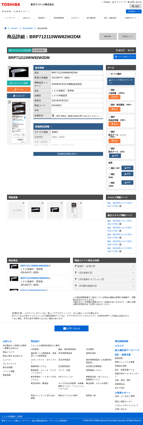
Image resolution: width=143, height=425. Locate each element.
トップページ (10, 18)
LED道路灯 (84, 273)
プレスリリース (9, 363)
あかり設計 (120, 388)
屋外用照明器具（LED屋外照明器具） (98, 361)
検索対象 (107, 36)
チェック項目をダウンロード (121, 81)
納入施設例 (91, 18)
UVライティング (65, 377)
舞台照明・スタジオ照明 (97, 383)
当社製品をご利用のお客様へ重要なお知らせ (14, 346)
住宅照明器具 (64, 366)
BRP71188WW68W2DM (33, 290)
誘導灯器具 (91, 353)
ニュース (7, 360)
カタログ (74, 18)
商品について (9, 352)
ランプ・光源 (64, 370)
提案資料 (119, 358)
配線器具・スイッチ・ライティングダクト (43, 371)
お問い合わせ (136, 2)
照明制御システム (94, 370)
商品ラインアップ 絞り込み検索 (43, 396)
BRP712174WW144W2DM (34, 266)
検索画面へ (41, 50)
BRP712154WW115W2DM (34, 278)
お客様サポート (130, 18)
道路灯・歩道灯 (85, 266)
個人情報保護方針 (40, 421)
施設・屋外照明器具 (67, 349)
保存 (116, 156)
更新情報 (7, 375)
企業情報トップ (134, 11)
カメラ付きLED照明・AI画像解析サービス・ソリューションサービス (71, 386)
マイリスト (21, 50)
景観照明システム (39, 366)
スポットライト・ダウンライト (43, 361)
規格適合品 (120, 384)
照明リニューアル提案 (124, 362)
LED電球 (90, 349)
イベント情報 (9, 371)
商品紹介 (41, 18)
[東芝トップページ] (11, 4)
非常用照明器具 (65, 353)
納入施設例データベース (127, 350)
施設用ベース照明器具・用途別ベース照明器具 (43, 354)
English (107, 2)
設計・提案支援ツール (124, 370)
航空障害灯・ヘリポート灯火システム (43, 378)
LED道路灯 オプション (90, 279)
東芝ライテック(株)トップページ (15, 421)
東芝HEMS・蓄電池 (39, 383)
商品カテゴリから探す (68, 395)
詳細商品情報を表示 (66, 154)
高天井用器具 (64, 360)
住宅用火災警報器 (94, 366)
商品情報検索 (59, 18)
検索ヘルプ (128, 36)
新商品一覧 (91, 395)
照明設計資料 (121, 366)
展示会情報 (8, 367)
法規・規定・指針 (123, 380)
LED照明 (35, 349)
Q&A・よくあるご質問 (125, 396)
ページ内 (126, 57)
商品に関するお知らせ (12, 356)
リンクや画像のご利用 (11, 416)
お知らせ (26, 18)
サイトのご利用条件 (58, 421)
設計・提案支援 (110, 18)
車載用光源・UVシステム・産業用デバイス (98, 378)
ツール (20, 89)
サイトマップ (120, 2)
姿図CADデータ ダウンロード (127, 374)
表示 (116, 97)
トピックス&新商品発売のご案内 (45, 345)
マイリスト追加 (20, 83)
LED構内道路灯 (86, 286)
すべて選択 (115, 74)
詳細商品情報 (42, 126)
